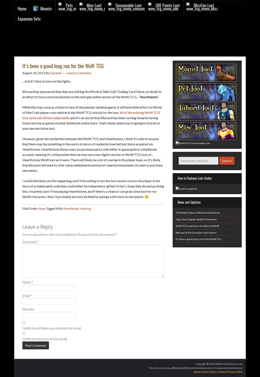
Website (28, 309)
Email (27, 296)
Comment (30, 242)
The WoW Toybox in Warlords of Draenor (198, 212)
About (197, 371)
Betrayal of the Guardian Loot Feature (196, 232)
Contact (222, 371)
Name (27, 282)
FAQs (213, 371)
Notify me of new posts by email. (44, 339)
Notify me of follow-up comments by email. (51, 328)
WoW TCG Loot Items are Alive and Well (197, 225)
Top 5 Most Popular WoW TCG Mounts (196, 219)
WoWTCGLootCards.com (63, 41)
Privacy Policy (235, 371)
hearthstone (71, 208)
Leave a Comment (78, 73)
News (42, 208)
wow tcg (85, 208)
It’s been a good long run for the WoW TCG (198, 239)
